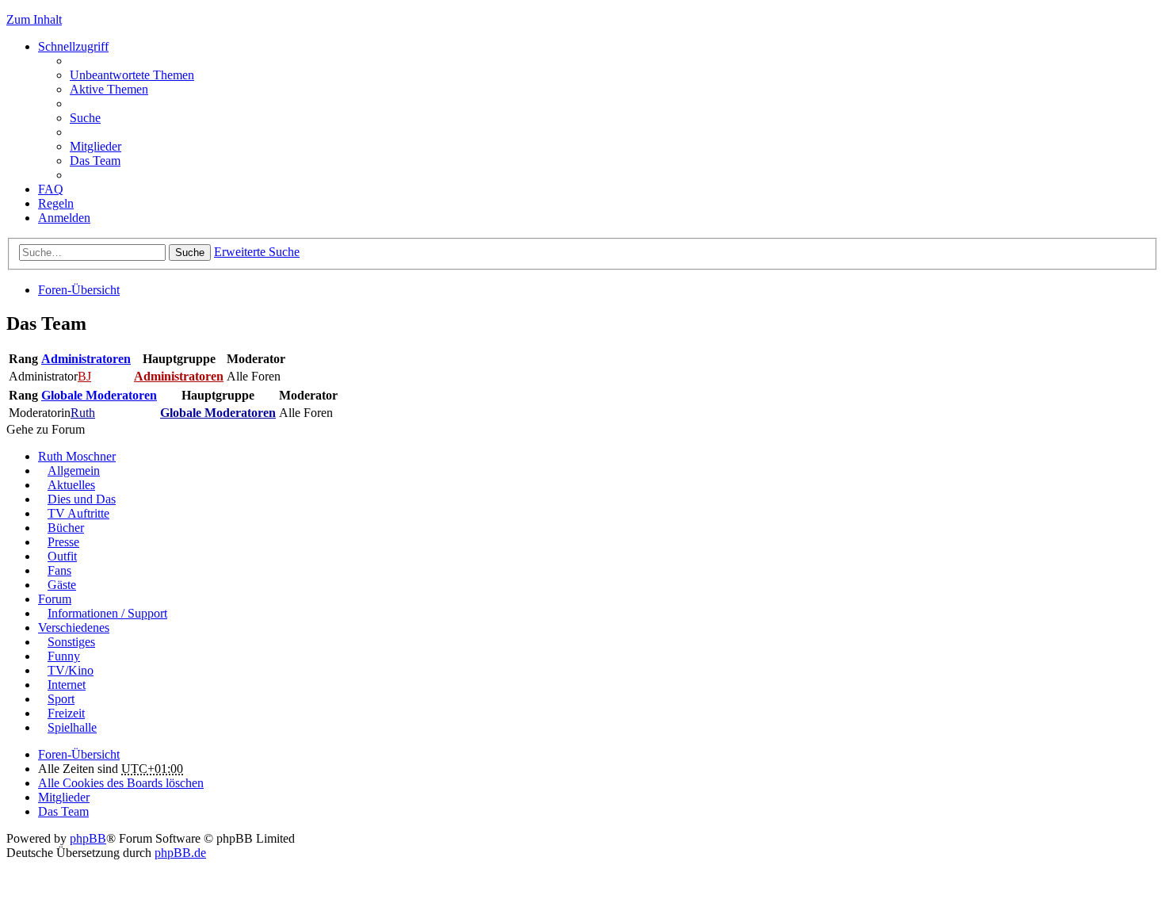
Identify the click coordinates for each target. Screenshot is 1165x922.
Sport (61, 699)
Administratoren (86, 358)
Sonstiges (71, 641)
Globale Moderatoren (99, 395)
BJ (84, 376)
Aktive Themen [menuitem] (109, 89)
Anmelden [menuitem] (64, 217)
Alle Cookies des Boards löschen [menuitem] (121, 783)
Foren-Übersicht (79, 289)
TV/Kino (71, 670)
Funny (64, 656)
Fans (59, 570)
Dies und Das (82, 499)
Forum (54, 599)
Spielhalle (72, 727)
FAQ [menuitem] (50, 189)
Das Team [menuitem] (95, 160)
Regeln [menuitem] (56, 203)
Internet (67, 684)
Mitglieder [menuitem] (95, 146)
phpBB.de (180, 852)
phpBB (88, 838)
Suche (189, 252)
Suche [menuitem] (85, 117)
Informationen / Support (107, 613)
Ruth (83, 412)
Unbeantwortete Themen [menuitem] (132, 75)
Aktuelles (71, 485)
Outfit (62, 556)
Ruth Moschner (77, 456)
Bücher (66, 527)
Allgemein (74, 470)
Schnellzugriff (73, 46)
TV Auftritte (78, 513)
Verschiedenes (73, 627)
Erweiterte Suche (257, 251)
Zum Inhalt (34, 19)
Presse (63, 542)
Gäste (62, 584)
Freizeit (66, 713)
